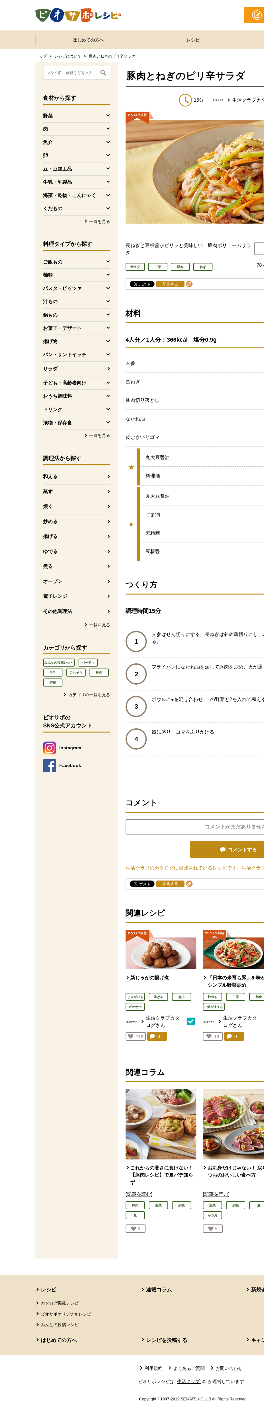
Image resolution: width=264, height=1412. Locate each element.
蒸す (48, 491)
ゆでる (50, 551)
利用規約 (154, 1368)
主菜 (235, 997)
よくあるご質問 (189, 1368)
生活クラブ (192, 1381)
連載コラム (159, 1289)
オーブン (52, 581)
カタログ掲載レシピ (60, 1303)
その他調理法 (57, 611)
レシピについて (67, 56)
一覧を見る (99, 221)
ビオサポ (135, 1007)
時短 (53, 682)
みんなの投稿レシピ (58, 662)
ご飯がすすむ (213, 1007)
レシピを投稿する (166, 1340)
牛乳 (53, 672)
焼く (48, 506)
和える (50, 476)
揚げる (50, 536)
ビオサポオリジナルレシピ (66, 1314)
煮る (48, 566)
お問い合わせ (228, 1368)
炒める (50, 521)
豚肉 (99, 672)
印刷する (170, 284)
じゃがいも (135, 997)
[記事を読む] (139, 1194)
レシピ (193, 39)
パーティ (88, 662)
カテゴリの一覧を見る (89, 694)
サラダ (50, 368)
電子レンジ (55, 596)
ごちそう (76, 672)
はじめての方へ (88, 39)
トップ (41, 56)
